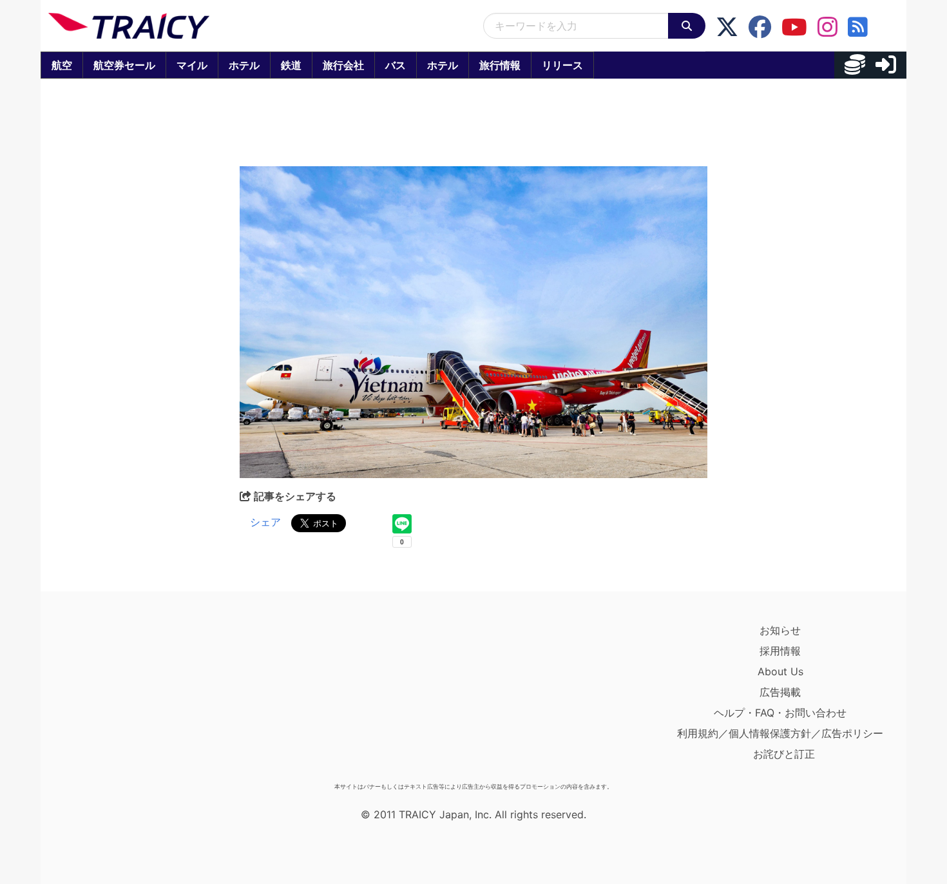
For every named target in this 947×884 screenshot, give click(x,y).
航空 (62, 65)
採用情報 (780, 650)
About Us (780, 671)
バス (395, 65)
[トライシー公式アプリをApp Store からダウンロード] (123, 698)
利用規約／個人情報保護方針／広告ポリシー (780, 733)
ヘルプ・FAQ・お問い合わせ (780, 712)
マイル (192, 65)
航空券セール (124, 65)
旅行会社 (343, 65)
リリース (562, 65)
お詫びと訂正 (784, 753)
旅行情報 (500, 65)
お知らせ (780, 630)
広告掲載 (780, 692)
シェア (265, 521)
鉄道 (291, 65)
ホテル (244, 65)
